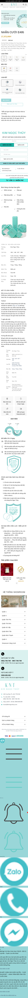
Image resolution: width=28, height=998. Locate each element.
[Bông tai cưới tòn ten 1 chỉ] (7, 569)
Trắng (16, 369)
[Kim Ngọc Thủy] (14, 4)
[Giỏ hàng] (26, 4)
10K (13, 358)
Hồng (20, 369)
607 (19, 358)
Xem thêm (14, 419)
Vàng (13, 369)
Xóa (26, 54)
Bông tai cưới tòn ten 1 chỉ (7, 578)
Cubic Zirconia (15, 362)
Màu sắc (4, 64)
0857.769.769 (17, 661)
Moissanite (14, 364)
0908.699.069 (6, 675)
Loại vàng (4, 53)
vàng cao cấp (16, 305)
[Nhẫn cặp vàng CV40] (21, 569)
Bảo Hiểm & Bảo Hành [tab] (14, 244)
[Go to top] (3, 989)
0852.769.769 (6, 661)
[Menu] (2, 4)
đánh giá (10, 40)
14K (16, 358)
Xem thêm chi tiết (4, 968)
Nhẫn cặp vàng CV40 (21, 578)
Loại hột (4, 77)
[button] (3, 109)
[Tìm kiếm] (23, 4)
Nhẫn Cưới (12, 7)
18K (13, 360)
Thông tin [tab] (4, 244)
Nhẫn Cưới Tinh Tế (21, 7)
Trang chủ (5, 7)
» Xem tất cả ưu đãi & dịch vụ (8, 995)
